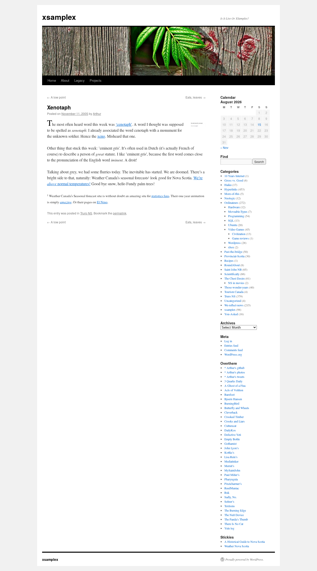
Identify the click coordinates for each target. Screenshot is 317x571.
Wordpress (234, 243)
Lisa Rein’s (231, 457)
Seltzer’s (229, 501)
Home (52, 80)
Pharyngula (231, 479)
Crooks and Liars (234, 421)
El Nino (102, 202)
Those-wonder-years (236, 287)
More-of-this (231, 194)
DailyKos (230, 430)
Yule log (229, 528)
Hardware (234, 207)
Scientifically (231, 274)
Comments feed (233, 350)
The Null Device (234, 515)
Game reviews (240, 238)
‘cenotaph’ (124, 124)
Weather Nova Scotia (236, 546)
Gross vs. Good (233, 180)
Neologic (229, 198)
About (65, 80)
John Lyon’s (231, 448)
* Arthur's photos (234, 372)
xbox (231, 247)
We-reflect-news (233, 305)
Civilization (238, 234)
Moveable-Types (237, 211)
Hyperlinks (231, 189)
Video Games (236, 229)
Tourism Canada (233, 292)
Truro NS (86, 213)
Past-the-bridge (233, 252)
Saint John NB (233, 269)
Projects (96, 80)
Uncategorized (232, 301)
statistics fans (160, 196)
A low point (56, 97)
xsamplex (59, 16)
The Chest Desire (234, 278)
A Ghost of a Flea (234, 386)
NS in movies (236, 283)
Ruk (226, 492)
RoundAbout (232, 265)
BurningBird (231, 403)
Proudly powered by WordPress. (244, 559)
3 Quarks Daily (233, 381)
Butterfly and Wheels (236, 408)
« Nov (224, 147)
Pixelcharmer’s (233, 484)
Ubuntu (232, 225)
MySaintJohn (232, 470)
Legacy (79, 80)
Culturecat (230, 426)
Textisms (229, 506)
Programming (236, 216)
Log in (228, 341)
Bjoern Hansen (233, 399)
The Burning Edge (235, 510)
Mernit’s (229, 466)
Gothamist (230, 443)
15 (259, 124)
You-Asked (231, 314)
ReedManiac (231, 488)
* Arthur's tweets (234, 377)
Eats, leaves (195, 97)
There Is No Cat (233, 524)
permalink (119, 213)
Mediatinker (231, 461)
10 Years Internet (234, 176)
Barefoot (229, 394)
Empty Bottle (232, 439)
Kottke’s (229, 452)
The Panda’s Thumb (236, 519)
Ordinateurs (231, 203)
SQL (231, 220)
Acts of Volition (233, 390)
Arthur (97, 113)
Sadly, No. (230, 497)
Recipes (229, 260)
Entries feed (231, 345)
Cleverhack (231, 412)
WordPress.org (233, 354)
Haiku (228, 185)
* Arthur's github (234, 368)
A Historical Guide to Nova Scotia (244, 542)
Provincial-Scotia (234, 256)
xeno (101, 136)
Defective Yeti (232, 435)
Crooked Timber (234, 417)
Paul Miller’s (231, 475)
